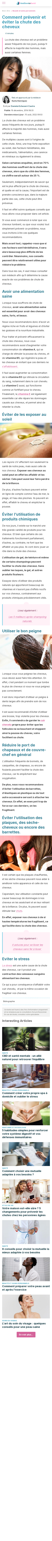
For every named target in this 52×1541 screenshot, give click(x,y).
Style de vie (7, 1205)
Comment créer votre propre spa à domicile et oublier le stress (24, 1094)
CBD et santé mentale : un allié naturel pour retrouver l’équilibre (23, 1057)
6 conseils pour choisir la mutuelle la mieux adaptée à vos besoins (25, 1250)
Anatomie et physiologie (14, 1127)
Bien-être (6, 11)
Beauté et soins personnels (24, 11)
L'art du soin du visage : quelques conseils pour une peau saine (24, 1325)
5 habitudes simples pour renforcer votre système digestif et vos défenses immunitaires (25, 1134)
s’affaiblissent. (10, 366)
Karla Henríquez (19, 101)
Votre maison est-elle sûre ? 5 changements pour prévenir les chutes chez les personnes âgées (24, 1212)
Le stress (7, 965)
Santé (5, 1053)
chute (19, 910)
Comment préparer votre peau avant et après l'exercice (26, 1288)
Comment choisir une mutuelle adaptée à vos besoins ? (21, 1172)
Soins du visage (9, 1321)
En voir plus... (26, 1334)
